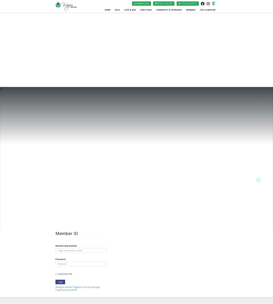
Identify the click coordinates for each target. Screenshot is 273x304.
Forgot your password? (66, 290)
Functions (146, 10)
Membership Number (66, 245)
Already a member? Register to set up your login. (77, 287)
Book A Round (164, 3)
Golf (117, 10)
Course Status (189, 3)
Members (191, 10)
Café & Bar (130, 10)
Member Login (142, 3)
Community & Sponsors (169, 10)
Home (108, 10)
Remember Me (65, 274)
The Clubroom (207, 10)
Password (60, 259)
